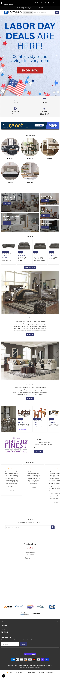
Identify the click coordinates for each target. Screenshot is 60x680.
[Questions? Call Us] (15, 111)
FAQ (16, 665)
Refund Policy (11, 665)
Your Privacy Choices (51, 664)
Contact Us (10, 664)
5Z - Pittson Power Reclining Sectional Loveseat (22, 259)
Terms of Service (42, 664)
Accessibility (34, 664)
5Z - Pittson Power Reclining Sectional (6, 259)
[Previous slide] (4, 55)
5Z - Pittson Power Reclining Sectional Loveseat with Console (39, 259)
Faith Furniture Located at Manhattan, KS (38, 665)
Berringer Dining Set (38, 426)
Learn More (38, 451)
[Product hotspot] (20, 287)
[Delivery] (15, 101)
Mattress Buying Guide (23, 665)
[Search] (57, 12)
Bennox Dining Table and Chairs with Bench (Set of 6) (24, 426)
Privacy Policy (27, 664)
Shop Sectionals (30, 267)
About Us (4, 664)
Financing (16, 664)
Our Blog (50, 665)
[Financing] (44, 101)
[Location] (44, 111)
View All (30, 188)
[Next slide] (56, 55)
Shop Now (30, 334)
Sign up (23, 644)
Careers (21, 664)
